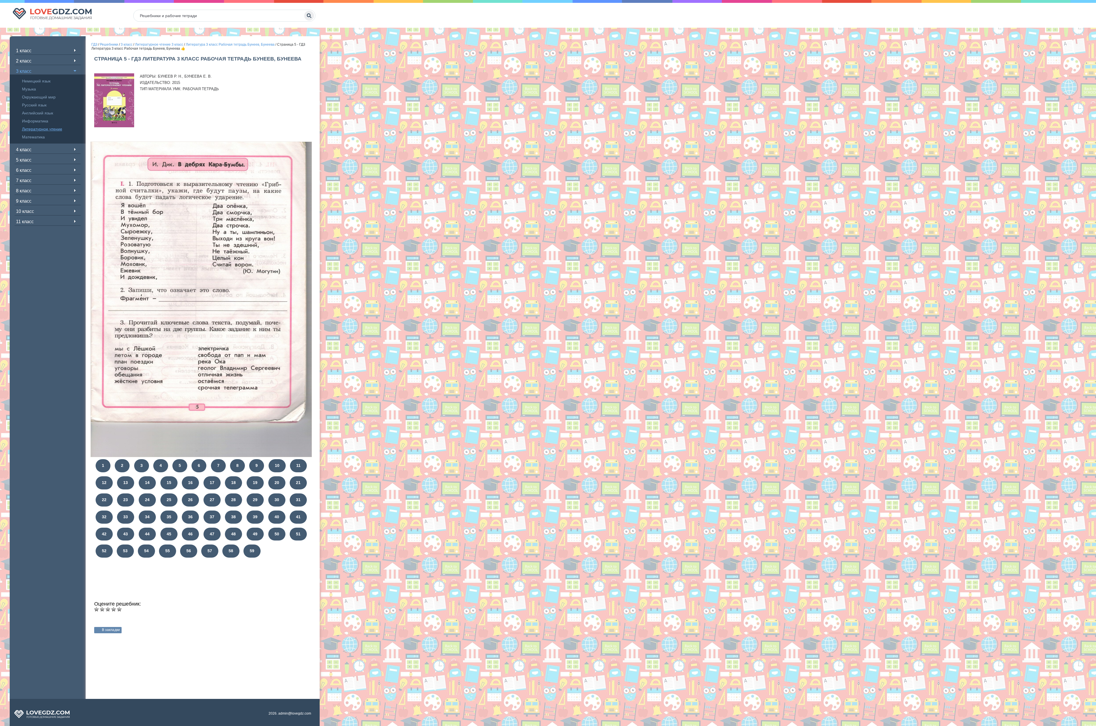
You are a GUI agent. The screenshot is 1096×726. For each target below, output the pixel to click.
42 (104, 534)
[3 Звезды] (108, 609)
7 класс (23, 180)
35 (169, 517)
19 (255, 482)
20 (277, 482)
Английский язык (37, 113)
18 (233, 482)
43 (125, 534)
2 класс (23, 61)
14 (147, 482)
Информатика (35, 121)
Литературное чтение (42, 129)
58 (231, 550)
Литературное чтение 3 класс (159, 45)
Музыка (29, 89)
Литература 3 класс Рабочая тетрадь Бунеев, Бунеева (230, 45)
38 (233, 517)
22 (104, 499)
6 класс (23, 170)
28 (233, 499)
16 (190, 482)
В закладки (111, 630)
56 (188, 550)
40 (277, 517)
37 (212, 517)
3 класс (23, 71)
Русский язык (34, 105)
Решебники (109, 45)
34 (147, 517)
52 (104, 550)
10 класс (25, 211)
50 (277, 534)
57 (209, 550)
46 (190, 534)
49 (255, 534)
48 (233, 534)
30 (277, 499)
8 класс (23, 190)
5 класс (23, 160)
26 (190, 499)
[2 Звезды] (102, 609)
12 (104, 482)
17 (212, 482)
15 (169, 482)
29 (255, 499)
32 (104, 517)
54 (146, 550)
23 (125, 499)
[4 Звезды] (113, 609)
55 (167, 550)
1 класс (23, 50)
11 (298, 465)
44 (147, 534)
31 (298, 499)
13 (125, 482)
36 (190, 517)
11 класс (25, 221)
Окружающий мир (39, 97)
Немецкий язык (36, 81)
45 (169, 534)
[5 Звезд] (119, 609)
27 (212, 499)
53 (125, 550)
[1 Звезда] (96, 609)
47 (212, 534)
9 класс (23, 201)
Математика (33, 137)
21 (298, 482)
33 (125, 517)
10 (277, 465)
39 (255, 517)
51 (298, 534)
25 (169, 499)
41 (298, 517)
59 (252, 550)
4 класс (23, 149)
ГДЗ (94, 45)
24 (147, 499)
